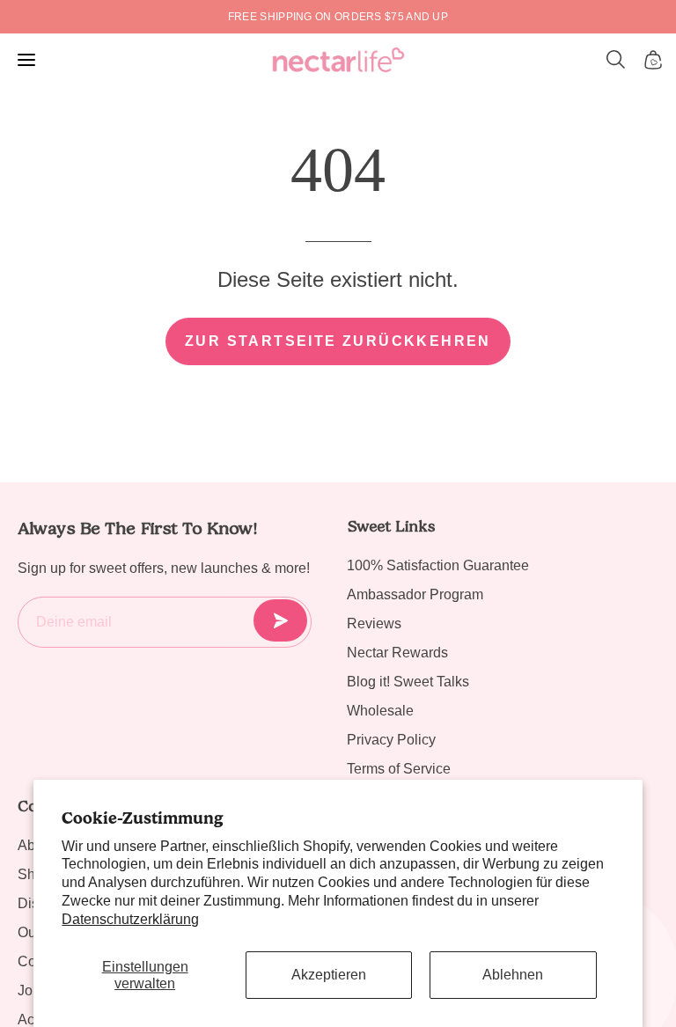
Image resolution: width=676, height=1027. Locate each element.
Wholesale (380, 710)
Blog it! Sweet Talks (408, 681)
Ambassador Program (415, 594)
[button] (616, 60)
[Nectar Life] (338, 59)
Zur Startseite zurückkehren (338, 341)
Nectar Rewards (397, 652)
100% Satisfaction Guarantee (438, 565)
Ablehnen (512, 974)
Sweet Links (391, 526)
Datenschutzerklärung (130, 919)
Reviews (374, 623)
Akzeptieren (328, 974)
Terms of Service (399, 768)
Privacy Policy (391, 739)
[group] (338, 16)
